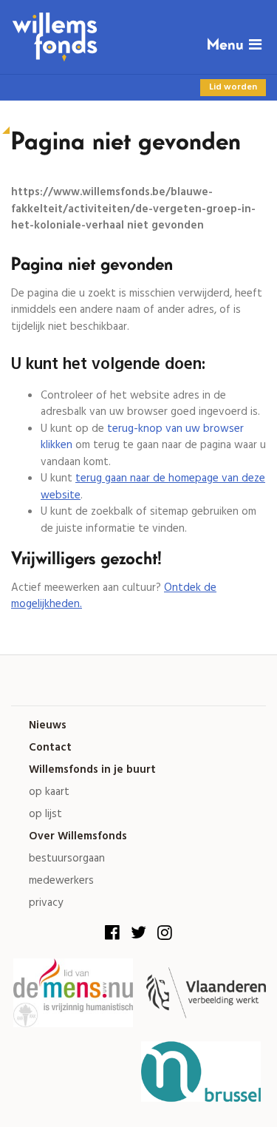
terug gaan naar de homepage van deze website (153, 487)
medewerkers (61, 881)
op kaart (49, 792)
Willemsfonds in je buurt (92, 770)
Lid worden (233, 87)
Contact (50, 748)
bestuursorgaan (67, 858)
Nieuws (47, 725)
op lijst (45, 814)
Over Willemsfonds (78, 836)
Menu (225, 45)
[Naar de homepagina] (138, 37)
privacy (46, 903)
